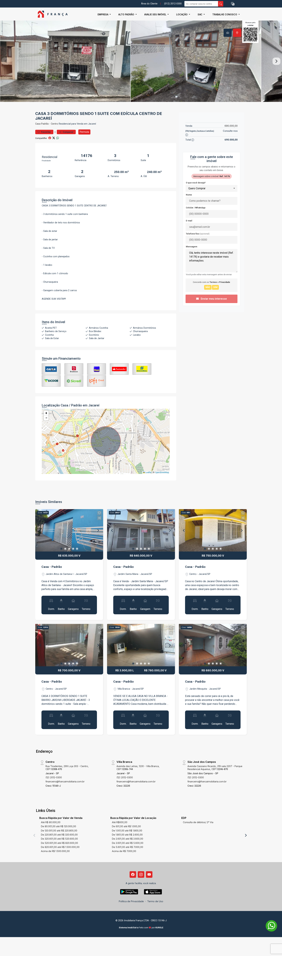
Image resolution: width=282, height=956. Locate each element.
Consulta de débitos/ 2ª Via (198, 822)
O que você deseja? (196, 182)
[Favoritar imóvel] (99, 513)
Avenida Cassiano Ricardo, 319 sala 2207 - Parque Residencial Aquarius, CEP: (215, 767)
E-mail (189, 220)
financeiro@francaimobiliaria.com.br (65, 781)
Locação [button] (182, 14)
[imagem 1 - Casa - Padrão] (69, 530)
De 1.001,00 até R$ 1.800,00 (127, 830)
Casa (37, 123)
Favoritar (46, 132)
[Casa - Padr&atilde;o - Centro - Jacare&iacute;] (51, 14)
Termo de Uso (155, 901)
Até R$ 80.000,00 (50, 822)
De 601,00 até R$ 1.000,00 (126, 826)
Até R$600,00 (119, 822)
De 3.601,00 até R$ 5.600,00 (127, 843)
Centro (54, 123)
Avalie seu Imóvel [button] (155, 14)
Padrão (45, 123)
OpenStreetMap (162, 472)
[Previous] (40, 530)
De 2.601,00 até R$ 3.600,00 (127, 838)
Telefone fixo (198, 233)
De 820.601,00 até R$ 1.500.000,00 (60, 847)
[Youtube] (149, 874)
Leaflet (148, 472)
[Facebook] (133, 874)
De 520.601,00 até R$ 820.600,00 (59, 843)
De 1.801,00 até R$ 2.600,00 (127, 834)
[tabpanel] (141, 61)
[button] (233, 3)
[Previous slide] (5, 61)
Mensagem (191, 246)
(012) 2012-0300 (173, 3)
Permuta (84, 132)
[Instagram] (141, 874)
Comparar (67, 132)
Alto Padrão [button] (126, 14)
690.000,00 (231, 125)
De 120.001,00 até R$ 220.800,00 (59, 830)
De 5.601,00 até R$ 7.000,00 (127, 847)
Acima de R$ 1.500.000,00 (55, 851)
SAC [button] (200, 14)
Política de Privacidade (131, 901)
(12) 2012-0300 (54, 777)
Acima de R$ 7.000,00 (124, 851)
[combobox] (211, 188)
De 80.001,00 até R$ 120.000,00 (58, 826)
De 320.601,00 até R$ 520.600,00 (59, 838)
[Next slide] (276, 61)
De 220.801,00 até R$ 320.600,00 (59, 834)
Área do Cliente (149, 3)
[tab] (228, 33)
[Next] (98, 530)
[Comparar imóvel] (99, 518)
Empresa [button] (103, 14)
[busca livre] (220, 4)
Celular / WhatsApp (195, 207)
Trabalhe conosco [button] (225, 14)
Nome (189, 195)
